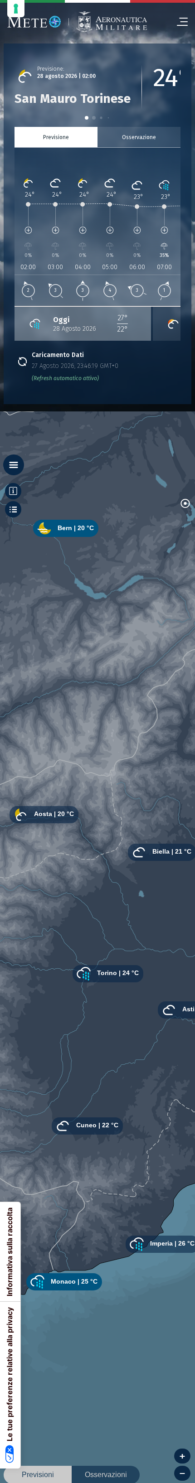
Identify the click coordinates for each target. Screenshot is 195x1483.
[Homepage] (34, 21)
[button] (86, 118)
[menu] (179, 22)
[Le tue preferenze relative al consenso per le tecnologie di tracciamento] (15, 8)
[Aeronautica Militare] (111, 22)
